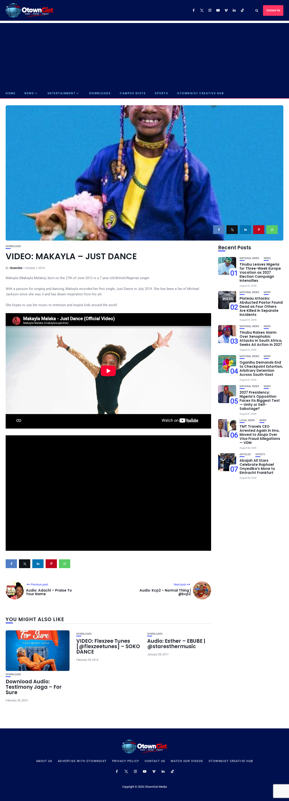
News (29, 93)
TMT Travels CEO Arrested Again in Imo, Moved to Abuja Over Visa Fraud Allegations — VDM (260, 434)
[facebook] (218, 229)
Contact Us (273, 10)
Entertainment (62, 93)
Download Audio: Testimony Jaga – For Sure (34, 687)
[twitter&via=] (232, 229)
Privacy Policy (125, 761)
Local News (247, 420)
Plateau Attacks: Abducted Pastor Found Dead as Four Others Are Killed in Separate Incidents (261, 306)
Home (10, 93)
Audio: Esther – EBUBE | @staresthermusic (176, 644)
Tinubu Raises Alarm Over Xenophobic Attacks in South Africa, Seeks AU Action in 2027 (261, 338)
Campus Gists (133, 93)
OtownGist (16, 268)
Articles (245, 454)
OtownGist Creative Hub (200, 93)
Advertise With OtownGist (82, 761)
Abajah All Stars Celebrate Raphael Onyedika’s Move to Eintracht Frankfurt (257, 466)
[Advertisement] (144, 54)
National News (249, 258)
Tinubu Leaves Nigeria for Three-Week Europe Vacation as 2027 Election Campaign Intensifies (260, 272)
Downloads (100, 93)
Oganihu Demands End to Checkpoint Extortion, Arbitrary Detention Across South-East (261, 368)
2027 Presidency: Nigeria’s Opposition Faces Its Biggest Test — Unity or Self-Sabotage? (260, 400)
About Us (44, 761)
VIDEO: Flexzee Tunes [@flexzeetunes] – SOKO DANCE (108, 646)
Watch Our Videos (187, 761)
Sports (161, 93)
